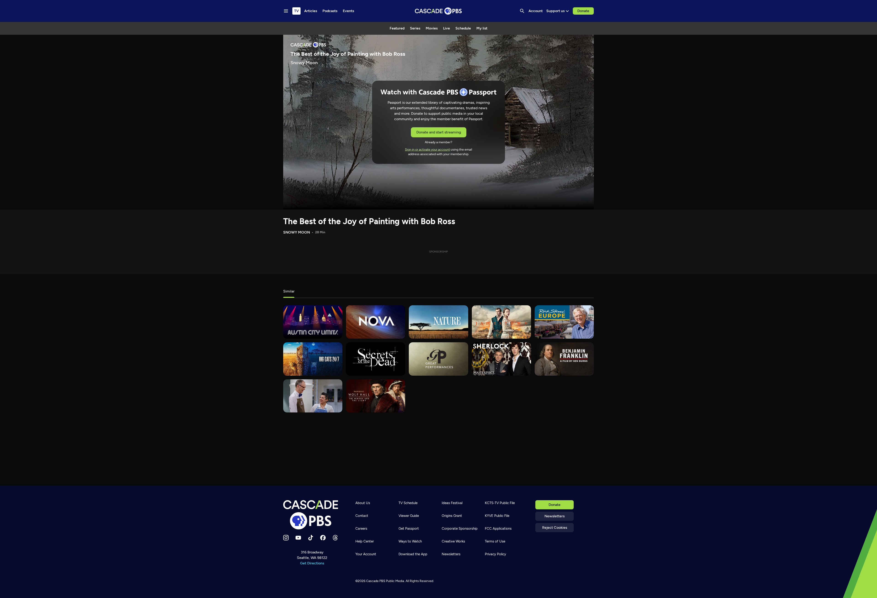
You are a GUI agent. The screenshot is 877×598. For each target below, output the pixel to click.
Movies (432, 28)
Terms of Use (495, 541)
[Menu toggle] (286, 11)
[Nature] (438, 322)
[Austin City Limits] (312, 322)
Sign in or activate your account (427, 149)
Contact (361, 516)
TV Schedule (408, 503)
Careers (361, 528)
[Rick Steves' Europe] (564, 322)
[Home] (312, 514)
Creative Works (453, 541)
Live (446, 28)
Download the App (413, 554)
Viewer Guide (409, 516)
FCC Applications (498, 528)
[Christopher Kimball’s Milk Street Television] (312, 396)
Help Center (364, 541)
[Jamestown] (501, 322)
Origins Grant (452, 516)
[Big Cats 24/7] (312, 359)
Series (415, 28)
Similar (288, 291)
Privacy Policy (495, 554)
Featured (397, 28)
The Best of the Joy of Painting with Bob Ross (369, 221)
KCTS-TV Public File (500, 503)
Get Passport (409, 528)
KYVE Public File (497, 516)
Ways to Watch (410, 541)
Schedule (463, 28)
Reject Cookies (554, 527)
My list (481, 28)
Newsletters (554, 516)
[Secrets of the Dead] (375, 359)
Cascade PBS (375, 581)
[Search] (522, 11)
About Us (362, 503)
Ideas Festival (452, 503)
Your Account (365, 554)
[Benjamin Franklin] (564, 359)
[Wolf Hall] (375, 396)
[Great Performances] (438, 359)
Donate (583, 11)
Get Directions (312, 563)
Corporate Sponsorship (460, 528)
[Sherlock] (501, 359)
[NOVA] (375, 322)
